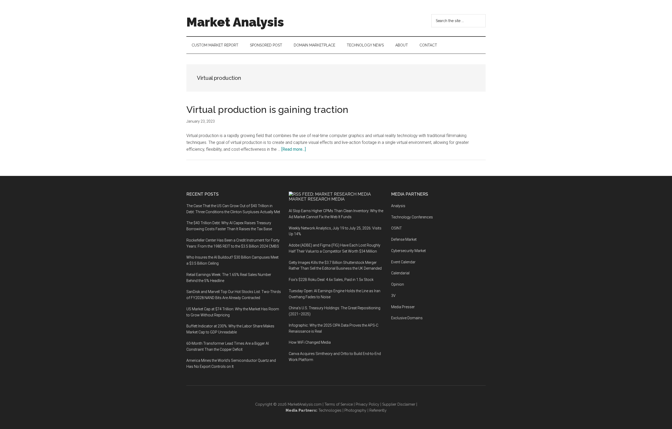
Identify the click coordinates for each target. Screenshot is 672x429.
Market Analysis (235, 22)
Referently (378, 410)
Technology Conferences (412, 217)
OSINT (396, 228)
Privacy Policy (367, 404)
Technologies (330, 410)
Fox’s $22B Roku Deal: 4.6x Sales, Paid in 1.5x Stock (331, 280)
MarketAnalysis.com (305, 404)
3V (393, 296)
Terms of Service (338, 404)
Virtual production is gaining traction (267, 109)
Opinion (397, 284)
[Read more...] (293, 149)
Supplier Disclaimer (398, 404)
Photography (355, 410)
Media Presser (403, 307)
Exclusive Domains (407, 318)
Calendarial (400, 273)
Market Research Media (317, 199)
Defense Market (404, 239)
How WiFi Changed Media (310, 342)
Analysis (398, 206)
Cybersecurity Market (408, 251)
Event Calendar (403, 262)
